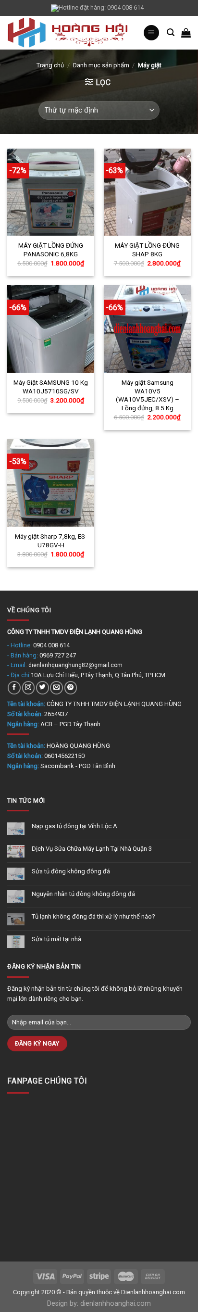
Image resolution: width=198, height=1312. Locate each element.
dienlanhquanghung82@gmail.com (75, 665)
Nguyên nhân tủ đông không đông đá (83, 893)
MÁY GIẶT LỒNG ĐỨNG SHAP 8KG (147, 249)
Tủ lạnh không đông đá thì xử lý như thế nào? (93, 916)
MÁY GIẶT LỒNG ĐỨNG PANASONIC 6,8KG (50, 249)
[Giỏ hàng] (186, 32)
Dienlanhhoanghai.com (153, 1292)
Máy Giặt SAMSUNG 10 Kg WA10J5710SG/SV (50, 386)
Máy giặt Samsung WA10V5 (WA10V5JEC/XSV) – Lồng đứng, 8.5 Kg (147, 395)
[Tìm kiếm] (170, 32)
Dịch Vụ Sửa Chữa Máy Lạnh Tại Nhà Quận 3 (92, 848)
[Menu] (151, 33)
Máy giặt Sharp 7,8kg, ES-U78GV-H (51, 540)
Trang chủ (50, 65)
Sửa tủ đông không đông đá (71, 871)
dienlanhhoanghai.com (115, 1303)
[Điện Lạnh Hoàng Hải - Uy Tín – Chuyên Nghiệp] (67, 33)
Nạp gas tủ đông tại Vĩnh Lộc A (74, 826)
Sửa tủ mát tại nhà (56, 939)
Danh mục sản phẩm (101, 65)
